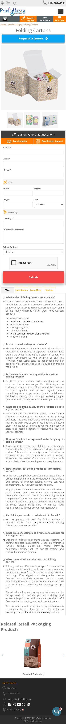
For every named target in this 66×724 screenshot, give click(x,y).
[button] (28, 19)
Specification (21, 290)
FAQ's (7, 290)
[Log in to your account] (2, 4)
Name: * (7, 147)
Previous (2, 654)
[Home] (33, 11)
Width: (6, 188)
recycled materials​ (43, 522)
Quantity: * (8, 218)
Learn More (35, 290)
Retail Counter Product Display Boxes (30, 333)
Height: (37, 188)
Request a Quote (31, 38)
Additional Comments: (13, 229)
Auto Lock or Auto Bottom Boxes (27, 321)
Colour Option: (10, 247)
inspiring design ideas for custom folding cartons (32, 612)
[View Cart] (8, 4)
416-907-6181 (57, 3)
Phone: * (7, 169)
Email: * (6, 158)
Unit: (36, 199)
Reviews (49, 290)
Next (64, 654)
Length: (6, 199)
